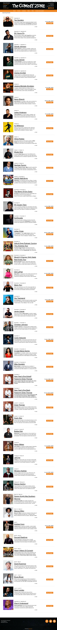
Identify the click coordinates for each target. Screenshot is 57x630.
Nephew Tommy (20, 165)
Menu (29, 10)
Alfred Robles (19, 139)
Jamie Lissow (19, 311)
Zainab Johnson (20, 46)
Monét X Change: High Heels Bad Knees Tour (25, 258)
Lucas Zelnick (19, 59)
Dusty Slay (18, 418)
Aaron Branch (19, 99)
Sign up (51, 1)
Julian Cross (18, 231)
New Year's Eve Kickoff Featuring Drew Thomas (23, 377)
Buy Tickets (49, 23)
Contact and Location (39, 10)
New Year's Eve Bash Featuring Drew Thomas (23, 391)
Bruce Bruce (18, 577)
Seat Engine (30, 628)
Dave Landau (19, 590)
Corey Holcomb (20, 337)
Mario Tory (18, 285)
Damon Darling (19, 484)
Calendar (24, 10)
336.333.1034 (6, 4)
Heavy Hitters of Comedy (23, 550)
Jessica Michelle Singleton (24, 86)
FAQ (33, 10)
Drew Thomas (19, 405)
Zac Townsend (19, 298)
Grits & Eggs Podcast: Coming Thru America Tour (25, 244)
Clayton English (20, 73)
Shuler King (18, 152)
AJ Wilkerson (19, 125)
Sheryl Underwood (21, 603)
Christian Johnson (21, 324)
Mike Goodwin (19, 364)
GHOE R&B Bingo (21, 178)
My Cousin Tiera (20, 204)
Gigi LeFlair (18, 272)
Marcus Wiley (19, 511)
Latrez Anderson (20, 112)
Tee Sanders (19, 20)
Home (14, 10)
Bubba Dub (18, 431)
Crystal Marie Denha (22, 351)
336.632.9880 (6, 8)
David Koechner (20, 563)
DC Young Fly (19, 33)
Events (18, 10)
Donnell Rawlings (20, 537)
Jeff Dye (17, 457)
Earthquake (18, 218)
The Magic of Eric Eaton (23, 191)
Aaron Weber (19, 444)
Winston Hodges (20, 471)
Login (55, 1)
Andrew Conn (19, 524)
